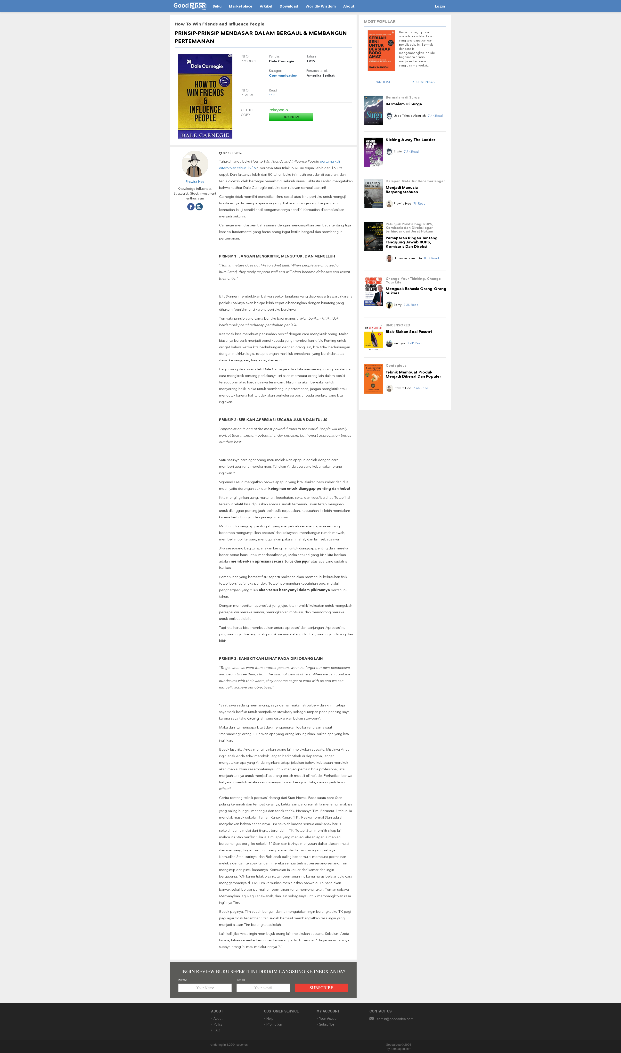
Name (182, 980)
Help (269, 1018)
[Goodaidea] (189, 6)
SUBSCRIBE (321, 987)
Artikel (266, 6)
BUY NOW (291, 117)
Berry (397, 305)
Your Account (329, 1018)
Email (241, 980)
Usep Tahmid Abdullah (409, 115)
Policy (217, 1024)
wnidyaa (399, 343)
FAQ (216, 1030)
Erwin (397, 151)
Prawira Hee (195, 181)
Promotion (274, 1024)
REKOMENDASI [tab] (423, 82)
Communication (283, 75)
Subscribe (326, 1024)
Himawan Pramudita (407, 258)
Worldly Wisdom (321, 6)
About (349, 6)
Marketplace (240, 6)
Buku (216, 6)
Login (440, 6)
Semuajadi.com (401, 1048)
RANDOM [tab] (382, 82)
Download (289, 6)
